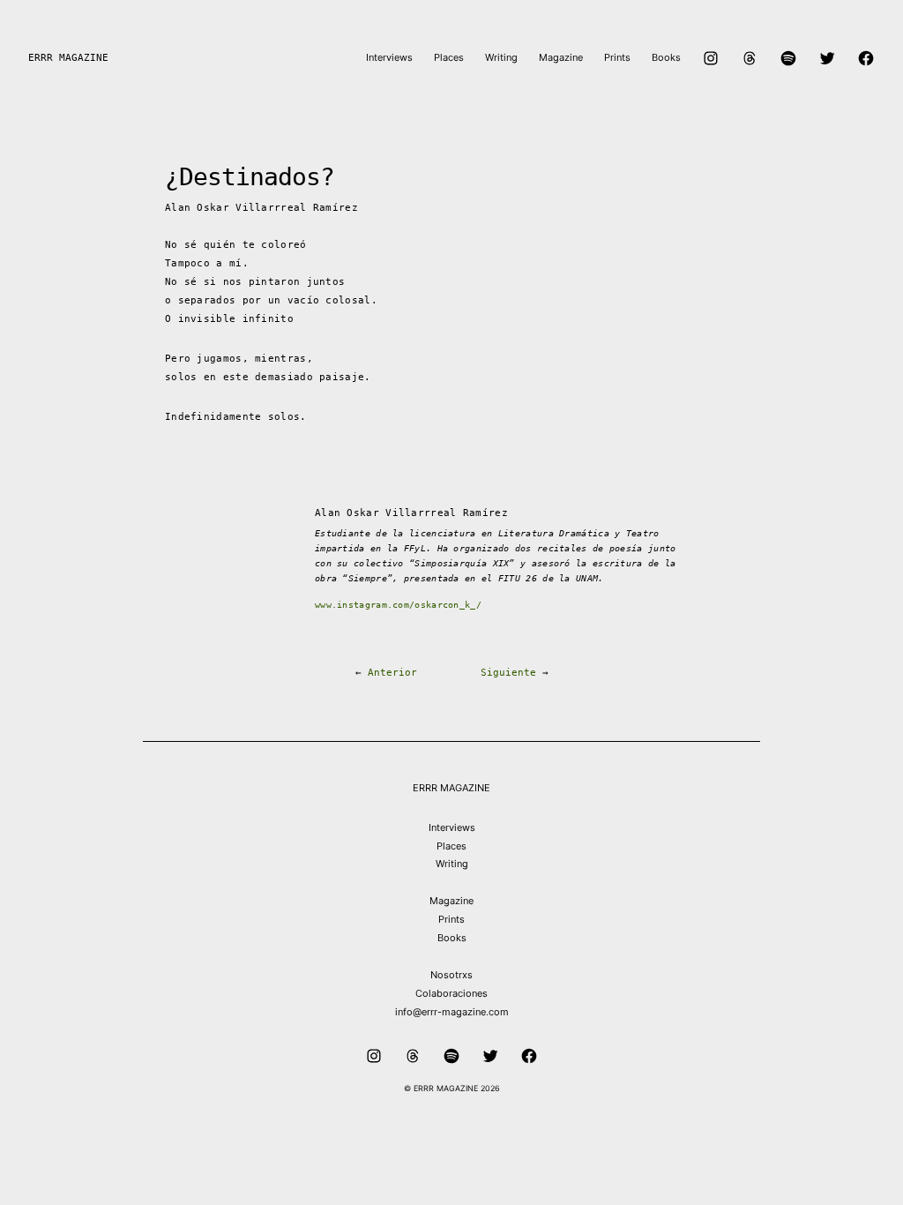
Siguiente (508, 672)
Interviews (452, 827)
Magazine (451, 900)
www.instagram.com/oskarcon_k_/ (398, 605)
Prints (451, 919)
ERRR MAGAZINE (68, 58)
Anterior (392, 672)
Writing (452, 863)
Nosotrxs (451, 975)
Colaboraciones (451, 993)
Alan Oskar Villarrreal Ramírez (261, 207)
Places (451, 846)
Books (451, 938)
